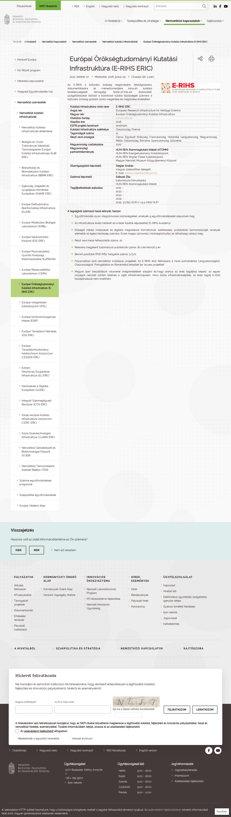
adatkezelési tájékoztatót (125, 726)
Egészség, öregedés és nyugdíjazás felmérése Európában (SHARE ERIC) (37, 190)
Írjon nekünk (170, 612)
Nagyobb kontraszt (137, 6)
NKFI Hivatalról (48, 6)
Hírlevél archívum (82, 738)
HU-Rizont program (28, 70)
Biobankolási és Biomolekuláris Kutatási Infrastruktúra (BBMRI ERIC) (37, 171)
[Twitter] (204, 71)
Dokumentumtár (23, 610)
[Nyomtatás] (211, 58)
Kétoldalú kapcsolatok (30, 81)
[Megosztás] (200, 58)
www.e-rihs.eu (124, 118)
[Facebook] (196, 71)
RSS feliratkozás (116, 750)
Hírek (134, 589)
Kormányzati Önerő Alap (58, 589)
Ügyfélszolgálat (178, 577)
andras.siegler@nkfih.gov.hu (141, 173)
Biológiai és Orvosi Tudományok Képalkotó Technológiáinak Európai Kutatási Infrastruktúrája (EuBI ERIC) (39, 149)
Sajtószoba (214, 21)
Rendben (222, 811)
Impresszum (182, 775)
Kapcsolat (169, 585)
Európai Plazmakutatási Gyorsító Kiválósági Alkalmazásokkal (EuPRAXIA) (39, 255)
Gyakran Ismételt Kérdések (179, 606)
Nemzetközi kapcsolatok (183, 21)
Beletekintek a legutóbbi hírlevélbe (38, 738)
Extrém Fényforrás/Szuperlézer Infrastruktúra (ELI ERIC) (36, 371)
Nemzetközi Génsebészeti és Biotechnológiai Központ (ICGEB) (39, 451)
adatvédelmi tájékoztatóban (164, 809)
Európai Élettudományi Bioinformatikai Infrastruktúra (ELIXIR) (38, 208)
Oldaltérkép (19, 750)
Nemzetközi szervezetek (84, 41)
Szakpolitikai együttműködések (37, 495)
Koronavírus (138, 606)
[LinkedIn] (212, 71)
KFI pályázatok (22, 595)
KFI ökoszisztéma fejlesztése (103, 598)
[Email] (188, 71)
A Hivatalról (112, 21)
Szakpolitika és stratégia (143, 21)
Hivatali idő (169, 591)
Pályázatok (24, 577)
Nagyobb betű (48, 750)
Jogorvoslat (170, 618)
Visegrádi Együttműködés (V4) (35, 91)
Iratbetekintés (171, 623)
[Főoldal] (26, 19)
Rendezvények (139, 595)
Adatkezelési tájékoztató (189, 781)
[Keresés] (204, 5)
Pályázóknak (24, 6)
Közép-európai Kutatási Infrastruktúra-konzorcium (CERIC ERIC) (37, 419)
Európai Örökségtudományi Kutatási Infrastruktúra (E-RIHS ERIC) (175, 41)
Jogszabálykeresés (186, 770)
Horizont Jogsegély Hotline (59, 595)
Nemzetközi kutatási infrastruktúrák (120, 41)
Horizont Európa (26, 59)
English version (148, 750)
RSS (76, 6)
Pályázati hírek (139, 600)
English (90, 6)
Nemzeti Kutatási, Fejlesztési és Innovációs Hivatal (30, 778)
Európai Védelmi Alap (32, 505)
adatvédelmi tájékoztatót (39, 731)
